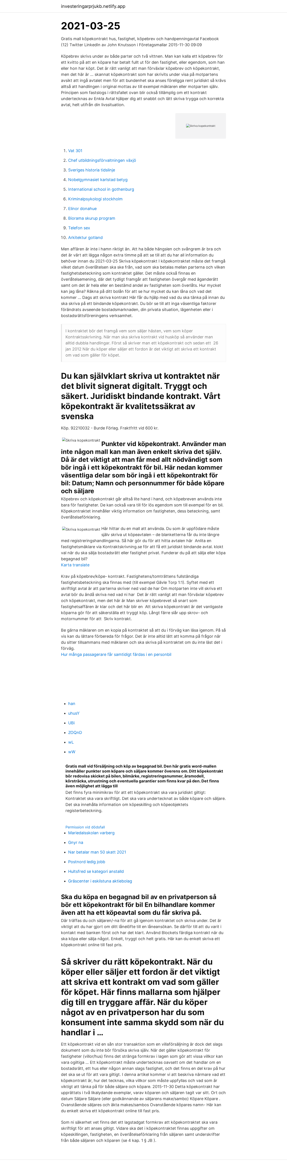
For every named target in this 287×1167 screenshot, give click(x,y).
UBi (71, 722)
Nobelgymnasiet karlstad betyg (98, 179)
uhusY (74, 713)
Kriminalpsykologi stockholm (95, 199)
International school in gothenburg (101, 189)
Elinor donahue (82, 208)
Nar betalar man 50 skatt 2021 (97, 852)
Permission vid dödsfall (85, 827)
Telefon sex (79, 228)
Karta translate (75, 565)
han (71, 703)
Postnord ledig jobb (86, 861)
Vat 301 (75, 150)
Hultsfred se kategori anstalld (96, 871)
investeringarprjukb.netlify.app (93, 6)
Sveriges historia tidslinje (91, 170)
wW (71, 751)
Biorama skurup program (91, 218)
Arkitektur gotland (85, 237)
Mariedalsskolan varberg (91, 832)
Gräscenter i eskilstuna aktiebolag (100, 881)
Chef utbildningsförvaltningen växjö (102, 160)
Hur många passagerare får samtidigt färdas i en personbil (116, 654)
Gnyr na (75, 842)
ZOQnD (75, 732)
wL (71, 742)
